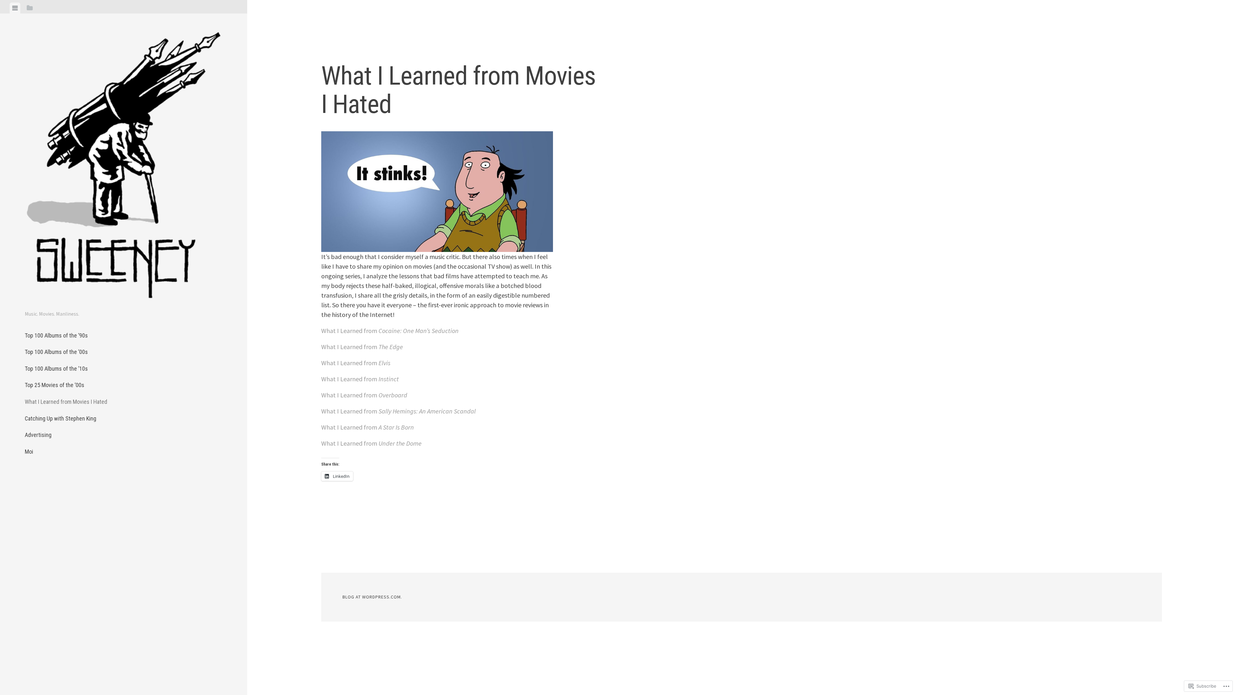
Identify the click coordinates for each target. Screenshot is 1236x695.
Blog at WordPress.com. (372, 597)
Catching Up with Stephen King (60, 418)
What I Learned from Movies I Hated (66, 401)
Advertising (38, 434)
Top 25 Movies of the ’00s (54, 385)
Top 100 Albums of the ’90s (56, 335)
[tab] (15, 8)
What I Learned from (390, 331)
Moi (29, 451)
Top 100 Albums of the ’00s (56, 351)
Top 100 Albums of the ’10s (56, 368)
